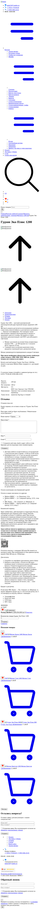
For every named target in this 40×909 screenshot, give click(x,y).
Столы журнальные (15, 101)
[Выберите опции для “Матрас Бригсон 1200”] (20, 807)
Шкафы (11, 57)
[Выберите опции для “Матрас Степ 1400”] (20, 719)
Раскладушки (13, 91)
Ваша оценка (6, 416)
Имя (3, 436)
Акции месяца (13, 51)
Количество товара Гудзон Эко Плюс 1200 (15, 616)
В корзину (4, 621)
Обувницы (12, 146)
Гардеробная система (16, 143)
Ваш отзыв (5, 420)
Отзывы (7, 316)
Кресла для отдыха (15, 93)
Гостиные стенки (14, 53)
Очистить (29, 612)
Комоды (11, 98)
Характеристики (10, 314)
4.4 (6, 193)
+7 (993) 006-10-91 (13, 10)
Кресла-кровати (14, 94)
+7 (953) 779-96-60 (13, 7)
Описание (8, 313)
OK (2, 907)
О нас (6, 153)
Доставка (8, 318)
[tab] (22, 313)
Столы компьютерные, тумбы (18, 105)
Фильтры (4, 809)
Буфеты (11, 108)
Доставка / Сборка (11, 152)
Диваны (11, 96)
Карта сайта (12, 844)
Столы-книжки (14, 107)
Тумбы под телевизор (16, 55)
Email (3, 439)
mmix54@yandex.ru (13, 5)
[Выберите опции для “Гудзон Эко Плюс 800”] (20, 763)
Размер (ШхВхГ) (7, 612)
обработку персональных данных (12, 830)
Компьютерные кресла (16, 103)
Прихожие (12, 145)
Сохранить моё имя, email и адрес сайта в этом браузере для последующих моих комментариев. (17, 444)
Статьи (11, 842)
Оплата (7, 150)
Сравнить (4, 623)
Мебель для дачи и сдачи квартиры (20, 148)
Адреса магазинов (11, 155)
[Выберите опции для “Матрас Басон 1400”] (20, 675)
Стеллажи (12, 100)
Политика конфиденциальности (11, 874)
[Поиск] (2, 209)
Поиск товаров (6, 207)
